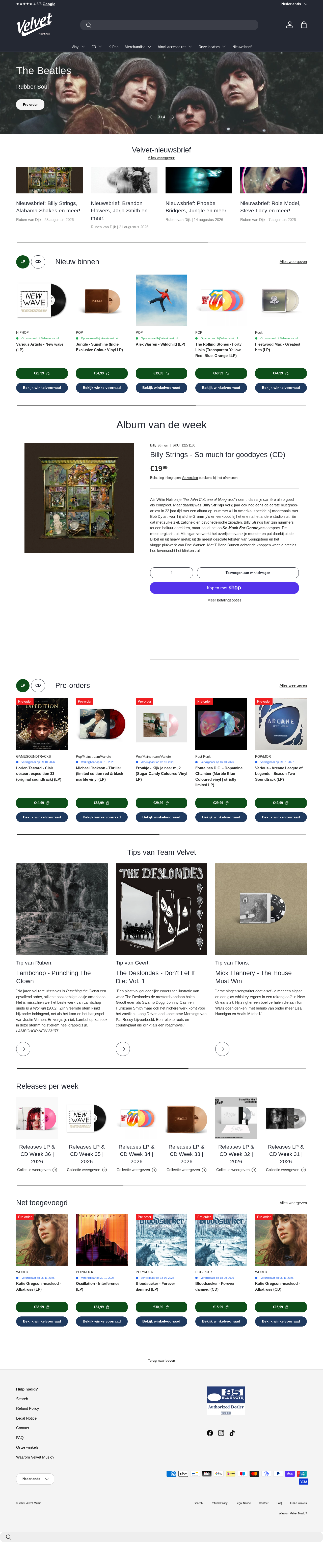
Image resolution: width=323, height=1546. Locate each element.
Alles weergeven (161, 157)
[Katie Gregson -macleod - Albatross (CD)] (281, 1240)
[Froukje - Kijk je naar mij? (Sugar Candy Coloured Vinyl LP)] (161, 724)
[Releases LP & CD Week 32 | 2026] (236, 1118)
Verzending (190, 478)
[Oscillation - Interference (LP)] (102, 1240)
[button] (303, 24)
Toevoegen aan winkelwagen (248, 573)
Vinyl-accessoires (172, 47)
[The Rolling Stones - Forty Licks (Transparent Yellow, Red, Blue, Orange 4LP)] (221, 300)
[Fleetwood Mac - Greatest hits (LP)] (281, 300)
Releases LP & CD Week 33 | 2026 (186, 1154)
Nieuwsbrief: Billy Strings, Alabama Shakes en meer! (48, 206)
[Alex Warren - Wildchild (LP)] (161, 300)
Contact (22, 1428)
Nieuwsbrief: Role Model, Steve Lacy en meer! (270, 206)
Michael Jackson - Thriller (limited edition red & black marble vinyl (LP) (99, 773)
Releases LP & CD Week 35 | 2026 (87, 1154)
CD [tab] (38, 261)
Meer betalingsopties (224, 600)
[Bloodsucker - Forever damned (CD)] (221, 1240)
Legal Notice (26, 1418)
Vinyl (75, 47)
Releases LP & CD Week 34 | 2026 (136, 1154)
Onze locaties (209, 47)
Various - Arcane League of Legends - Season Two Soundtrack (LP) (279, 773)
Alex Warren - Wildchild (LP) (160, 344)
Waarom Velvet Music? (35, 1457)
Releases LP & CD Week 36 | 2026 (37, 1154)
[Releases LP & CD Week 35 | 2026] (86, 1118)
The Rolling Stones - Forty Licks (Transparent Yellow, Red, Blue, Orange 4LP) (218, 350)
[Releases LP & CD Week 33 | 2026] (186, 1118)
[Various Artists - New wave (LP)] (42, 300)
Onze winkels (27, 1447)
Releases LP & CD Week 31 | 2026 (286, 1154)
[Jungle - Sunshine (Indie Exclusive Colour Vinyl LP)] (102, 300)
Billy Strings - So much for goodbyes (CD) (217, 455)
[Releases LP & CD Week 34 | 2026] (136, 1118)
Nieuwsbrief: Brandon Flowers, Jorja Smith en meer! (119, 210)
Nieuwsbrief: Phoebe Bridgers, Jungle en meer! (197, 206)
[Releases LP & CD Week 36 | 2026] (37, 1118)
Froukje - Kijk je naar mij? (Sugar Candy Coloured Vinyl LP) (161, 773)
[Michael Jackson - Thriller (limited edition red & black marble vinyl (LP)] (102, 724)
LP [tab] (22, 261)
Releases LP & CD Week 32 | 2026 (236, 1154)
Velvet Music (33, 1503)
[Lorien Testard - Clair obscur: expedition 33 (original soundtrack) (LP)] (42, 724)
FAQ (20, 1438)
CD (94, 47)
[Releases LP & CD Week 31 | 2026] (286, 1118)
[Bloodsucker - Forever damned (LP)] (161, 1240)
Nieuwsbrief (242, 47)
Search (22, 1399)
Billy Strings (159, 445)
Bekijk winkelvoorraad (42, 388)
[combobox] (169, 25)
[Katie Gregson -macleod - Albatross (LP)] (42, 1240)
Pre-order (30, 104)
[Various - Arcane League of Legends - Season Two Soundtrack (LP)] (281, 724)
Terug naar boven (161, 1360)
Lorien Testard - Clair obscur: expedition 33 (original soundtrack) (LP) (38, 773)
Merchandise (135, 47)
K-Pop (114, 47)
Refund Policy (27, 1408)
